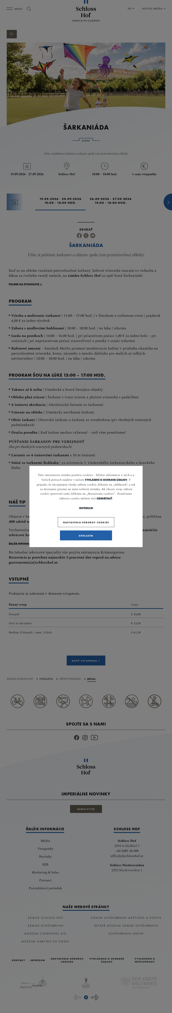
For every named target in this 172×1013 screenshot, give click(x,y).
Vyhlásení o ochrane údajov (106, 479)
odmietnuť (104, 498)
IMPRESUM (86, 508)
